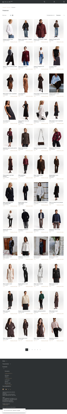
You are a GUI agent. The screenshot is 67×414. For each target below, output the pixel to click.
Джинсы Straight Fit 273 (39, 66)
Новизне (58, 15)
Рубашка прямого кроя (8, 39)
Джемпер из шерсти (53, 338)
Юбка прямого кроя (53, 311)
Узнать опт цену (13, 41)
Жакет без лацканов (22, 66)
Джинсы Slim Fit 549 (7, 229)
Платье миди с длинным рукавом (41, 93)
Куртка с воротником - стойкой (25, 39)
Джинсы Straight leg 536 (54, 39)
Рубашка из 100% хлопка (39, 120)
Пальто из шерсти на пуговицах (41, 202)
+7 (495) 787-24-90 (8, 378)
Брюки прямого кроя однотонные (53, 176)
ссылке (18, 410)
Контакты (7, 371)
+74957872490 (5, 404)
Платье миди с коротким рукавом (23, 121)
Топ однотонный (52, 66)
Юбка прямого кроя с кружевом (10, 93)
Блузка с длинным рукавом (24, 311)
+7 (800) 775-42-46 (8, 384)
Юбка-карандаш (21, 175)
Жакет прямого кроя (38, 175)
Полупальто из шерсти (23, 229)
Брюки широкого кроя (23, 283)
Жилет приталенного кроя (39, 338)
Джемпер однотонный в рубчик (10, 148)
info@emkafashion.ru (8, 373)
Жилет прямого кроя (7, 283)
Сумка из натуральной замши (40, 148)
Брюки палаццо (37, 256)
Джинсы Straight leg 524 (39, 229)
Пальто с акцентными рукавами (10, 66)
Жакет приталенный (22, 148)
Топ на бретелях (21, 93)
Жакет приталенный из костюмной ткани (8, 203)
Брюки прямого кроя (53, 256)
